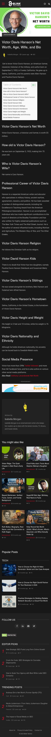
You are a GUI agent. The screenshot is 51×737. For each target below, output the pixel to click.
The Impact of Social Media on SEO (19, 716)
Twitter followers (31, 366)
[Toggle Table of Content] (32, 85)
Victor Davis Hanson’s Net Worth (15, 88)
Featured (8, 709)
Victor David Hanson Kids (12, 103)
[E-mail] (28, 626)
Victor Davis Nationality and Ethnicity (16, 115)
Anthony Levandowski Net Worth (24, 376)
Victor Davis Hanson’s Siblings (14, 106)
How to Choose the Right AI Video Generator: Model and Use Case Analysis (9, 570)
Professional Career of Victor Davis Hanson (19, 97)
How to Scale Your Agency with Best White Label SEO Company (26, 674)
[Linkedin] (22, 626)
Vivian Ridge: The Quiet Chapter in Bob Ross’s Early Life (13, 454)
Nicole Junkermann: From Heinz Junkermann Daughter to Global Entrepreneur (27, 704)
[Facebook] (17, 626)
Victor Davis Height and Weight (14, 112)
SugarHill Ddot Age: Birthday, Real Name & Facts (37, 485)
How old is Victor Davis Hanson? (15, 91)
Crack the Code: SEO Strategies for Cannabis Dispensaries (23, 661)
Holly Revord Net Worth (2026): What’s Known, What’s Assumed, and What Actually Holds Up (37, 517)
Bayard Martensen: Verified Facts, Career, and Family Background (13, 485)
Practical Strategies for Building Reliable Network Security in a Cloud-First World (9, 601)
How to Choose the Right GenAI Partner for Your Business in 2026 (9, 586)
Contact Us (38, 730)
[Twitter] (34, 626)
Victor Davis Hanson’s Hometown (15, 109)
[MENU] (3, 4)
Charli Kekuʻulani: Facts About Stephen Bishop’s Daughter (37, 454)
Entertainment (9, 34)
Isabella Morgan (12, 54)
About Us (12, 730)
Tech (7, 696)
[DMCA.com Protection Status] (9, 636)
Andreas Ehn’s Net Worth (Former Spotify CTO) (24, 692)
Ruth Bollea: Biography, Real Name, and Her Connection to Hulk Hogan (13, 517)
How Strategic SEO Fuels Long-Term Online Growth (25, 649)
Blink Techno (28, 734)
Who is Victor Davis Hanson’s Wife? (16, 94)
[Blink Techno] (15, 4)
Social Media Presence (11, 118)
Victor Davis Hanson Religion (13, 100)
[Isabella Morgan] (25, 411)
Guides (8, 720)
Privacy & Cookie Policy (24, 730)
